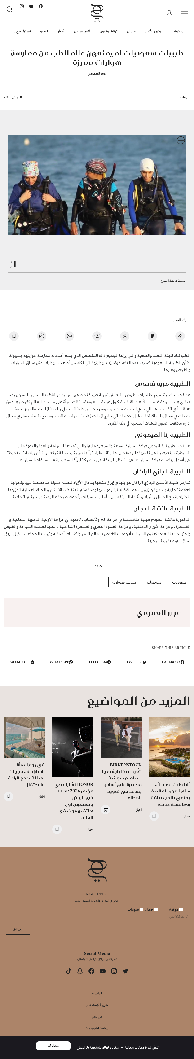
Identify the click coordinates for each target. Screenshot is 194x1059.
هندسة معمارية (124, 582)
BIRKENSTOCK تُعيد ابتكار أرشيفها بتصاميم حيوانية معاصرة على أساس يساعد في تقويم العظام (122, 781)
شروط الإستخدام (97, 1005)
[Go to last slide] (182, 264)
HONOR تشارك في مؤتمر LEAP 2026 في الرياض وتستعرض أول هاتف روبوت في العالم (73, 800)
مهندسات (154, 582)
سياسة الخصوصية (97, 1028)
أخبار (61, 31)
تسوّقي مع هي (21, 31)
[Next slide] (169, 264)
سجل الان (53, 1045)
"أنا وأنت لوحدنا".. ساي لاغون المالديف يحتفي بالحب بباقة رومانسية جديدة (169, 794)
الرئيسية (97, 993)
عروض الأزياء (155, 31)
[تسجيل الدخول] (169, 13)
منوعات (185, 97)
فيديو (44, 31)
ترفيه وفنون (108, 31)
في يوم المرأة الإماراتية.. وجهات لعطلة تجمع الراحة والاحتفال (26, 774)
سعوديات (179, 582)
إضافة (17, 929)
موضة (178, 31)
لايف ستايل (82, 31)
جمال (131, 31)
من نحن (97, 1017)
